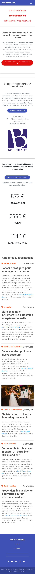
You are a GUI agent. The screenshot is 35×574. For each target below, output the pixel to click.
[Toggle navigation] (30, 3)
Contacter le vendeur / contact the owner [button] (17, 62)
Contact (17, 548)
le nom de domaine (17, 10)
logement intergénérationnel (11, 327)
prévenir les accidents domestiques (17, 516)
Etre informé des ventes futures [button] (16, 177)
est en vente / (17, 21)
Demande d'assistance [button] (16, 110)
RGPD (17, 544)
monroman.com (17, 15)
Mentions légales (17, 540)
